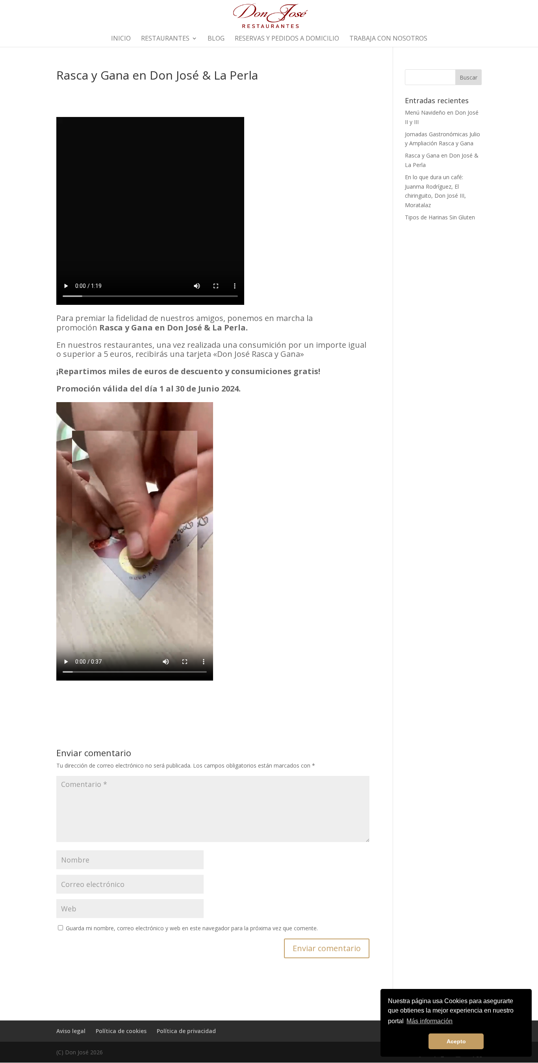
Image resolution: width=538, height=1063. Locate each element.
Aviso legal (70, 1031)
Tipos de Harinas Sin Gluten (440, 217)
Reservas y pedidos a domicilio (287, 39)
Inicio (121, 39)
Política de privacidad (186, 1031)
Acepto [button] (456, 1041)
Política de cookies (121, 1031)
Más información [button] (429, 1021)
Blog (216, 39)
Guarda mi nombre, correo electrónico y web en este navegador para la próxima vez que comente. (192, 928)
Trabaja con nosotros (388, 39)
